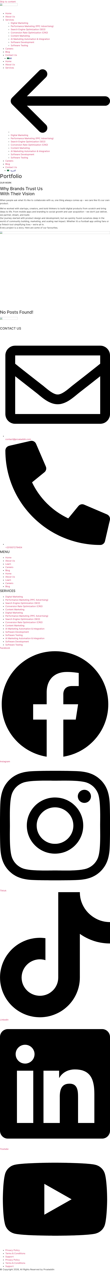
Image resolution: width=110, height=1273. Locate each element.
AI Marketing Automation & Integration (30, 151)
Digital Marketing (19, 135)
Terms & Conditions (15, 1253)
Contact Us (11, 167)
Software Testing (19, 157)
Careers (9, 160)
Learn (8, 564)
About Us (10, 64)
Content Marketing (20, 148)
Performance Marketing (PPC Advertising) (32, 138)
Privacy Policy (12, 1250)
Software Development (22, 154)
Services (9, 67)
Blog (7, 164)
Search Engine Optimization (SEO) (28, 141)
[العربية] (58, 58)
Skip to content (8, 1)
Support (9, 1256)
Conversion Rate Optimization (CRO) (29, 144)
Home (8, 61)
